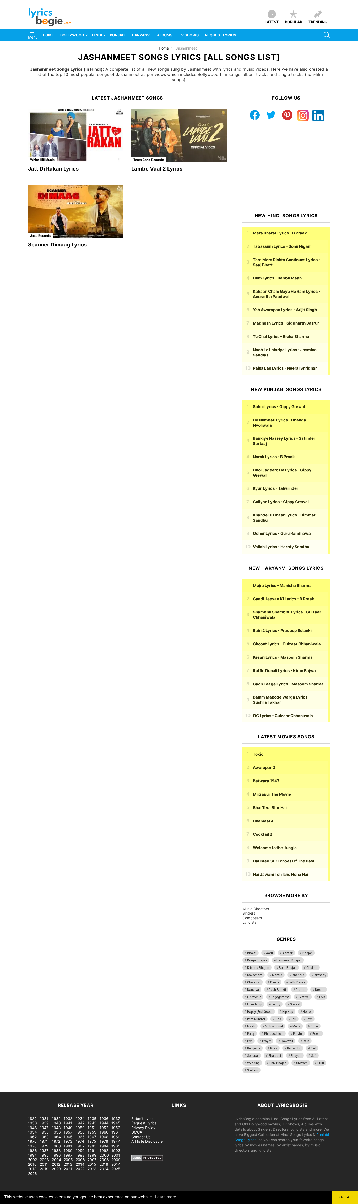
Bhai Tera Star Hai (270, 807)
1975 (92, 1141)
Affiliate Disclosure (147, 1141)
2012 (56, 1164)
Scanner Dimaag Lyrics (57, 244)
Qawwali (287, 1041)
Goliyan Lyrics (281, 501)
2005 (68, 1159)
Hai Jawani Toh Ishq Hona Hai (280, 874)
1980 (56, 1146)
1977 (115, 1141)
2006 (80, 1159)
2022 (80, 1169)
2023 (92, 1169)
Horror (307, 1012)
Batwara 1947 (266, 780)
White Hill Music (42, 160)
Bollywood (72, 35)
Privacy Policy (143, 1127)
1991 (92, 1150)
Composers (252, 918)
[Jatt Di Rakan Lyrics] (75, 135)
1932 (56, 1118)
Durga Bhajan (257, 960)
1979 (44, 1146)
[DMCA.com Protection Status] (147, 1159)
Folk (322, 997)
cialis (25, 1089)
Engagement (280, 997)
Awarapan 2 (264, 767)
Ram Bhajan (288, 968)
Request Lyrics (220, 35)
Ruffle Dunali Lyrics (284, 670)
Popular (293, 22)
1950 (80, 1127)
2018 (32, 1169)
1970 (32, 1141)
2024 (104, 1169)
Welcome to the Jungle (275, 847)
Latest (272, 22)
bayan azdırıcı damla (49, 1089)
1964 (56, 1137)
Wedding (253, 1063)
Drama (300, 990)
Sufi (313, 1056)
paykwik (75, 1089)
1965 (68, 1137)
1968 (104, 1137)
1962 (32, 1137)
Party (250, 1034)
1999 (92, 1155)
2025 (115, 1169)
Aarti (269, 953)
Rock (273, 1048)
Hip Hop (287, 1012)
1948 (56, 1127)
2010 (32, 1164)
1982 (80, 1146)
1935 (92, 1118)
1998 (80, 1155)
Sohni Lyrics (279, 406)
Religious (254, 1048)
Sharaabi (274, 1056)
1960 (104, 1132)
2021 (68, 1169)
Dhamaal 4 (263, 820)
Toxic (258, 754)
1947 (44, 1127)
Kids (278, 1019)
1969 (115, 1137)
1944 (104, 1123)
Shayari (296, 1056)
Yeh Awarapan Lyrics (285, 309)
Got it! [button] (345, 1197)
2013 (68, 1164)
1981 (68, 1146)
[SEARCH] (327, 35)
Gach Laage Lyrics (288, 683)
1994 (32, 1155)
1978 (32, 1146)
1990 (80, 1150)
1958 (80, 1132)
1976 (104, 1141)
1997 (68, 1155)
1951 (92, 1127)
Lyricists (249, 922)
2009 (116, 1159)
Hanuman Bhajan (289, 960)
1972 (56, 1141)
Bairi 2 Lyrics (282, 630)
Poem (316, 1034)
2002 (32, 1159)
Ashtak (288, 953)
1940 (56, 1123)
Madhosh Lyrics (286, 323)
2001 (115, 1155)
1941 (68, 1123)
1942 (80, 1123)
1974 (80, 1141)
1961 (115, 1132)
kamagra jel (93, 1089)
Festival (304, 997)
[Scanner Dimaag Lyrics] (75, 211)
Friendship (254, 1004)
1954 (32, 1132)
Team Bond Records (148, 160)
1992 (104, 1150)
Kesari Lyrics (283, 657)
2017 (115, 1164)
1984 (104, 1146)
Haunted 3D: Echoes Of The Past (283, 861)
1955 (44, 1132)
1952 (104, 1127)
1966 (80, 1137)
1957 (68, 1132)
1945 (115, 1123)
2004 (56, 1159)
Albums (164, 35)
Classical (254, 982)
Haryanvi (141, 35)
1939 (44, 1123)
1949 (68, 1127)
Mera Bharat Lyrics (280, 232)
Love (309, 1019)
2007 (92, 1159)
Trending (317, 22)
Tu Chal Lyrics (281, 336)
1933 (68, 1118)
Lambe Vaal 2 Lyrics (156, 169)
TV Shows (189, 35)
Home (48, 35)
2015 (92, 1164)
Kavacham (254, 975)
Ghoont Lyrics (287, 643)
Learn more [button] (165, 1197)
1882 (32, 1118)
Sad (313, 1048)
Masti (251, 1026)
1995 (44, 1155)
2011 (44, 1164)
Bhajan (307, 953)
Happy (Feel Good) (260, 1012)
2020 (56, 1169)
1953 (115, 1127)
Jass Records (40, 236)
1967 (92, 1137)
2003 (44, 1159)
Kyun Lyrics (275, 488)
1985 (115, 1146)
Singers (248, 913)
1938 (32, 1123)
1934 (80, 1118)
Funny (276, 1004)
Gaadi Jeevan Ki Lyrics (283, 598)
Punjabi (118, 35)
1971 (44, 1141)
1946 (32, 1127)
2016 (104, 1164)
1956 (56, 1132)
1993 (115, 1150)
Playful (298, 1034)
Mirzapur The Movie (272, 794)
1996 (56, 1155)
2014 (80, 1164)
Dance (274, 982)
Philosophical (273, 1034)
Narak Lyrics (274, 456)
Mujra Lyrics (282, 585)
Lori (293, 1019)
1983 (92, 1146)
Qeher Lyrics (282, 533)
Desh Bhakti (277, 990)
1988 (56, 1150)
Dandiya (253, 990)
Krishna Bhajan (258, 968)
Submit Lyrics (142, 1118)
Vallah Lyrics (281, 546)
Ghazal (295, 1004)
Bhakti (251, 953)
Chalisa (311, 968)
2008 (104, 1159)
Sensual (253, 1056)
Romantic (294, 1048)
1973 (68, 1141)
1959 (92, 1132)
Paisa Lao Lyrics (285, 368)
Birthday (320, 975)
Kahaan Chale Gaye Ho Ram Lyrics (286, 294)
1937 (115, 1118)
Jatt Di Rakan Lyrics (53, 169)
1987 (44, 1150)
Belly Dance (297, 982)
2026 (32, 1173)
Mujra (296, 1026)
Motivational (274, 1026)
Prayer (266, 1041)
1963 (44, 1137)
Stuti (320, 1063)
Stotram (302, 1063)
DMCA (136, 1132)
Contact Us (140, 1137)
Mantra (277, 975)
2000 (104, 1155)
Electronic (254, 997)
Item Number (256, 1019)
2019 (44, 1169)
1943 (92, 1123)
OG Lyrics (283, 715)
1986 (32, 1150)
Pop (249, 1041)
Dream (319, 990)
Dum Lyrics (277, 278)
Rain (306, 1041)
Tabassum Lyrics (282, 246)
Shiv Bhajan (277, 1063)
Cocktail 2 (262, 834)
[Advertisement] (286, 167)
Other (314, 1026)
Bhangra (298, 975)
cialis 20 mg (10, 1089)
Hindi (97, 35)
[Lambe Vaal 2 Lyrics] (179, 135)
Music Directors (255, 908)
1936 (104, 1118)
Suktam (252, 1070)
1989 (68, 1150)
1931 (44, 1118)
